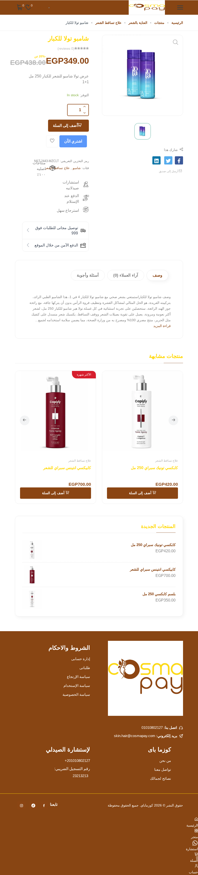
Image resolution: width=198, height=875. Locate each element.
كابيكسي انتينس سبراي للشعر (67, 468)
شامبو (77, 168)
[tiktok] (33, 805)
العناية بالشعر (137, 23)
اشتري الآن (73, 141)
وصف (157, 275)
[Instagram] (21, 805)
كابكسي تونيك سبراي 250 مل (154, 468)
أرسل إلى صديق (169, 171)
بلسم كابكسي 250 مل (159, 594)
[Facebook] (44, 805)
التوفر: (84, 95)
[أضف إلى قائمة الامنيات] (52, 141)
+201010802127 (77, 761)
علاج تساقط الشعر (108, 23)
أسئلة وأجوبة (88, 275)
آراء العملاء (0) (125, 275)
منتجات (159, 23)
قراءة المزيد (162, 326)
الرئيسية (177, 23)
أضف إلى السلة (65, 125)
